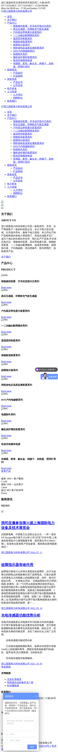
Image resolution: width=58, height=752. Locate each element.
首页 (9, 16)
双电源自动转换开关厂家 (20, 682)
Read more (6, 287)
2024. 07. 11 (36, 552)
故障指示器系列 (21, 44)
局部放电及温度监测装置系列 (28, 48)
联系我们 (12, 101)
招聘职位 (18, 98)
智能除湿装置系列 (22, 41)
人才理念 (18, 94)
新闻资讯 (12, 69)
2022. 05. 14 (36, 608)
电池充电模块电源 (22, 60)
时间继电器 (13, 685)
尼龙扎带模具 (14, 679)
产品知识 (18, 73)
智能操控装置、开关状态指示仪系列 (32, 26)
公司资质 (18, 85)
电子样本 (12, 88)
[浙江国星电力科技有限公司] (16, 11)
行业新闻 (18, 76)
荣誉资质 (12, 79)
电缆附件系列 (20, 54)
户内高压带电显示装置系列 (27, 32)
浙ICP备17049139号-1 (40, 746)
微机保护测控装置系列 (25, 57)
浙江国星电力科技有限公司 (15, 552)
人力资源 (12, 91)
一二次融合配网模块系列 (26, 35)
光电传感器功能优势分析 (20, 615)
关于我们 (12, 19)
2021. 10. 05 (36, 663)
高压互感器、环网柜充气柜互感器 (31, 29)
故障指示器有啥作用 (17, 565)
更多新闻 (6, 667)
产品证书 (18, 82)
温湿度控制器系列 (22, 38)
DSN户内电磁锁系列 (24, 51)
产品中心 (12, 23)
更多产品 (6, 471)
